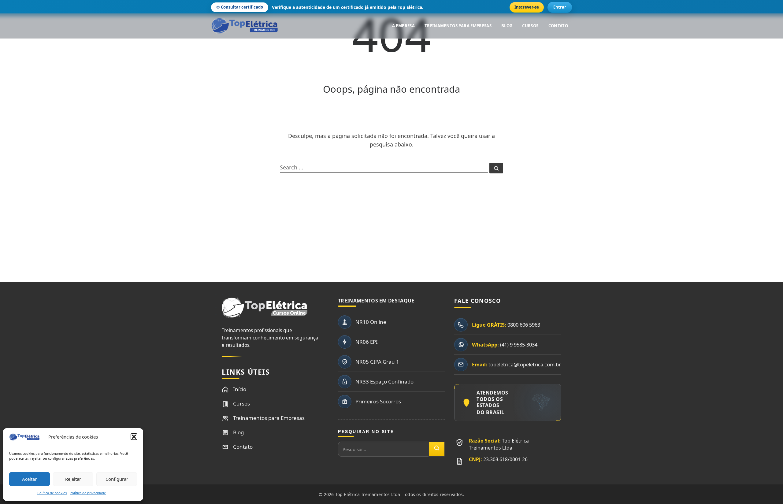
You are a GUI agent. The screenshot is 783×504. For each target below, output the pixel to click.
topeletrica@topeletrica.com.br (524, 364)
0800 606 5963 (523, 324)
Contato (558, 25)
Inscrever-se (526, 7)
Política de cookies (52, 493)
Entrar (559, 7)
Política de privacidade (88, 493)
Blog (506, 25)
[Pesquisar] (437, 449)
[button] (134, 437)
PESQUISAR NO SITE (366, 431)
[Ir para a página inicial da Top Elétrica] (264, 311)
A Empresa (403, 25)
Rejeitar (73, 479)
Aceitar (29, 479)
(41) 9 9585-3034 (518, 344)
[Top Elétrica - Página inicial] (244, 26)
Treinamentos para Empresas (458, 25)
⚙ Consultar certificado (239, 7)
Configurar (117, 479)
